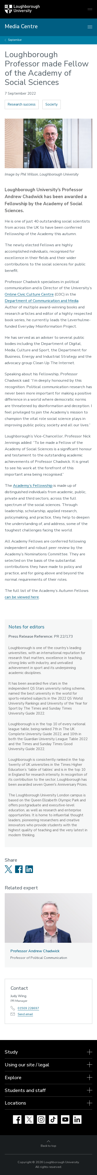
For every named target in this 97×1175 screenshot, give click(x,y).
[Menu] (90, 27)
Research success (22, 104)
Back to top (48, 1146)
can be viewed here (22, 597)
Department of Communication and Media (41, 300)
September (15, 40)
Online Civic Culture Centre (29, 294)
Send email (25, 1014)
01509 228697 (28, 1008)
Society (51, 104)
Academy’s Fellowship (33, 485)
